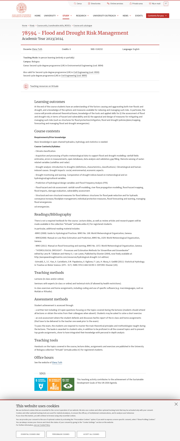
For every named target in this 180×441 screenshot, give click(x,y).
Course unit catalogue (82, 25)
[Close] (176, 404)
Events (139, 15)
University (50, 15)
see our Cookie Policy (42, 425)
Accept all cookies (91, 434)
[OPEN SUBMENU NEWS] (130, 15)
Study (66, 15)
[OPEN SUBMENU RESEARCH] (88, 15)
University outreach (104, 15)
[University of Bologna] (22, 10)
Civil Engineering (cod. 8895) (74, 75)
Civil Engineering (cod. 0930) (86, 72)
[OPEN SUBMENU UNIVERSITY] (57, 15)
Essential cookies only (30, 434)
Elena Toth (37, 49)
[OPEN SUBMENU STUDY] (71, 15)
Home (38, 15)
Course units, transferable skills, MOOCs (54, 25)
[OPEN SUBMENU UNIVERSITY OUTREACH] (117, 15)
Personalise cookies (60, 434)
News (125, 15)
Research (81, 15)
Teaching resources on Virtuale (44, 86)
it (166, 3)
